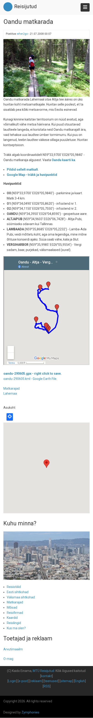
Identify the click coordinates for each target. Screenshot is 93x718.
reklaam (36, 681)
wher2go (22, 33)
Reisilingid (14, 623)
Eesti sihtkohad (17, 592)
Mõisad (12, 607)
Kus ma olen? (16, 628)
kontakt (46, 676)
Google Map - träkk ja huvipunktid (32, 175)
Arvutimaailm (13, 649)
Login (12, 681)
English (80, 681)
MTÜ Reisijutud (43, 671)
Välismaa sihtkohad (21, 597)
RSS (47, 686)
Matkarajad (11, 388)
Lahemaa (10, 393)
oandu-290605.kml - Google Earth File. (30, 379)
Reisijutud (25, 6)
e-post (23, 681)
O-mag (8, 659)
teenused (51, 681)
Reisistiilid (14, 587)
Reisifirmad (15, 613)
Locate (10, 416)
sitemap (66, 681)
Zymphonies (30, 712)
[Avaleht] (7, 6)
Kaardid (12, 618)
